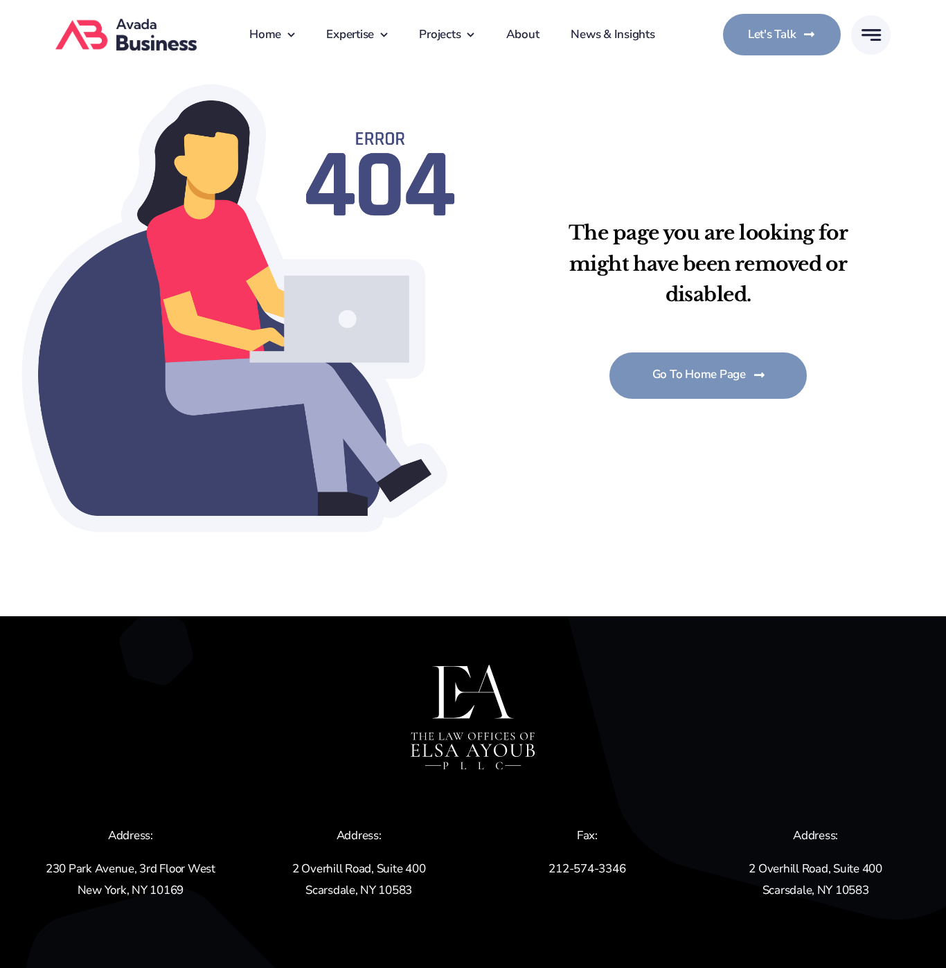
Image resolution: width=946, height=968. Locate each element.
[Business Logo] (126, 25)
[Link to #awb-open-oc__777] (871, 35)
